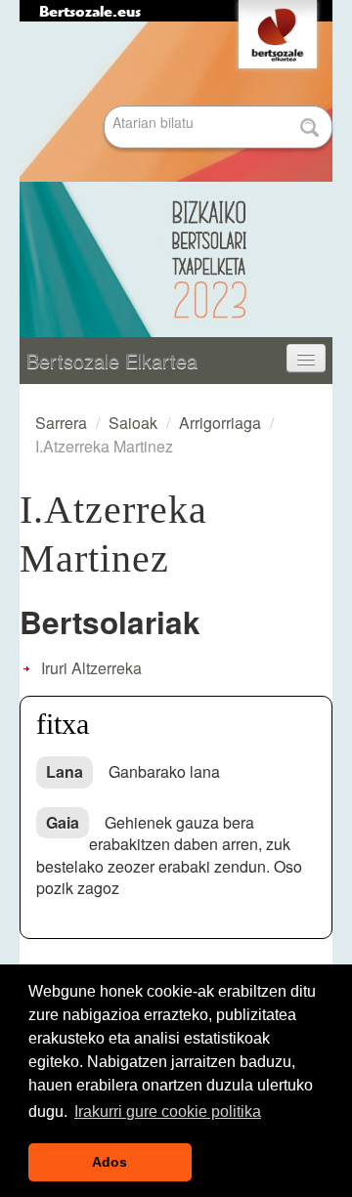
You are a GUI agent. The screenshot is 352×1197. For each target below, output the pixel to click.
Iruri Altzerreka (91, 668)
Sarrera (61, 422)
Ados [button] (109, 1162)
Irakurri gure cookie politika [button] (167, 1111)
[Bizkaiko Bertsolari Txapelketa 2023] (176, 179)
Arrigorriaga (220, 422)
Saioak (133, 422)
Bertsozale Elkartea (112, 360)
